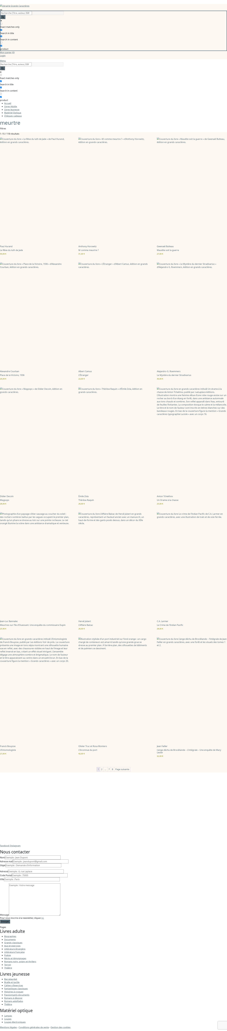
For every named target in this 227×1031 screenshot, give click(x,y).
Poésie (7, 955)
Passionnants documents (16, 994)
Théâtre (8, 967)
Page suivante (122, 769)
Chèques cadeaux (13, 115)
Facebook (5, 845)
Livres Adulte (10, 106)
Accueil (7, 103)
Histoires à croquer (13, 991)
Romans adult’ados (13, 1001)
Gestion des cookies (61, 1027)
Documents (10, 939)
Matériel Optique (12, 112)
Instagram (15, 845)
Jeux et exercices (12, 945)
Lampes (8, 1015)
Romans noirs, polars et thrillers (20, 961)
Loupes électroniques (15, 1022)
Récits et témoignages (15, 958)
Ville (2, 879)
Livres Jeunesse (11, 109)
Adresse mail (6, 861)
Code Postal (6, 875)
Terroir (7, 964)
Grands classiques (13, 942)
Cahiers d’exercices (13, 985)
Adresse (4, 871)
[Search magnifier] (2, 17)
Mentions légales (8, 1027)
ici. (42, 918)
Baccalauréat (10, 979)
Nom (2, 857)
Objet (3, 865)
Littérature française (14, 952)
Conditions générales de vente (34, 1027)
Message (4, 914)
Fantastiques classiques (16, 988)
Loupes (7, 1018)
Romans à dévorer (13, 998)
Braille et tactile (11, 982)
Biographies (10, 936)
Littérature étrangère (14, 949)
